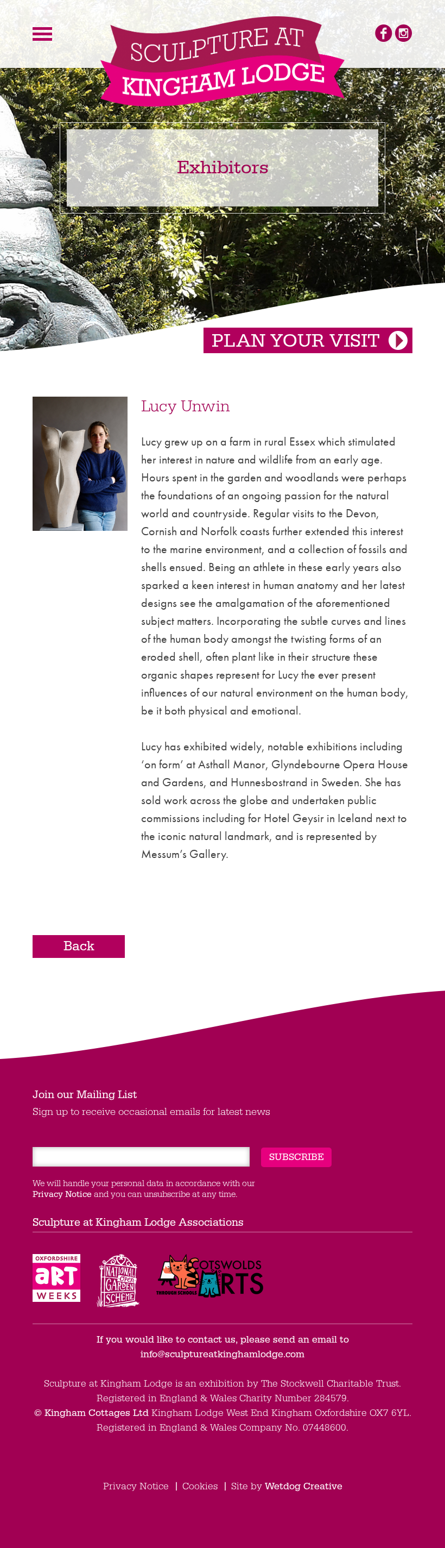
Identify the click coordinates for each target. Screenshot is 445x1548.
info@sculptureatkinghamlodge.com (222, 1354)
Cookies (200, 1486)
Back (78, 946)
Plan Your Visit (296, 341)
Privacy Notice (62, 1194)
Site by (286, 1486)
